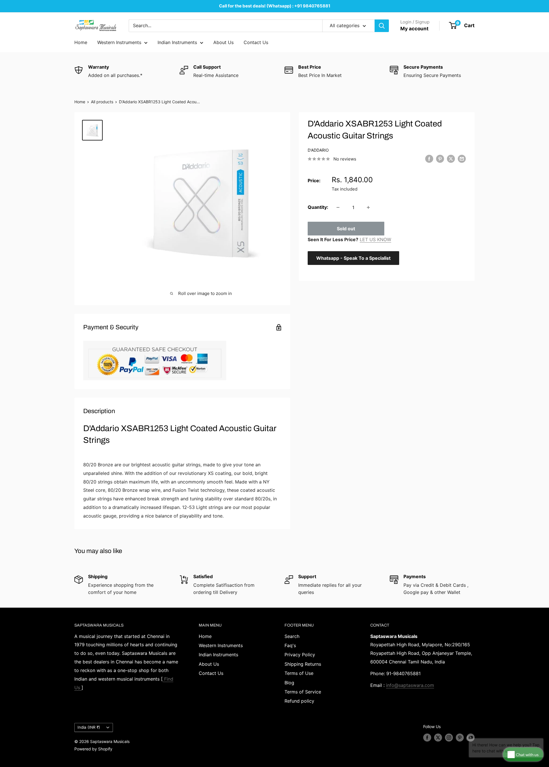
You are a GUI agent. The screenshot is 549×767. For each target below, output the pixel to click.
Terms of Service (303, 692)
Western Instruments (119, 42)
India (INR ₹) (88, 727)
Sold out (346, 228)
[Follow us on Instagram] (449, 738)
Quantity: (318, 207)
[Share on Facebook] (429, 158)
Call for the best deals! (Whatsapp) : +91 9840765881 (274, 6)
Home (80, 42)
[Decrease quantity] (338, 207)
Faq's (290, 645)
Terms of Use (299, 673)
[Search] (382, 25)
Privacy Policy (300, 654)
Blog (289, 682)
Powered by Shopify (93, 748)
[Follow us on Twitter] (438, 738)
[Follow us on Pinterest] (460, 738)
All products (102, 101)
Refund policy (299, 701)
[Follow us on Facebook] (427, 738)
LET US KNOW (375, 239)
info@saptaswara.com (410, 685)
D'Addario (318, 150)
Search (292, 636)
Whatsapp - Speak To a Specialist (353, 258)
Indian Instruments (177, 42)
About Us (223, 42)
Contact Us (256, 42)
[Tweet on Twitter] (451, 158)
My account (414, 28)
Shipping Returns (303, 664)
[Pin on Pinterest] (440, 158)
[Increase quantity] (368, 207)
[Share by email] (462, 158)
